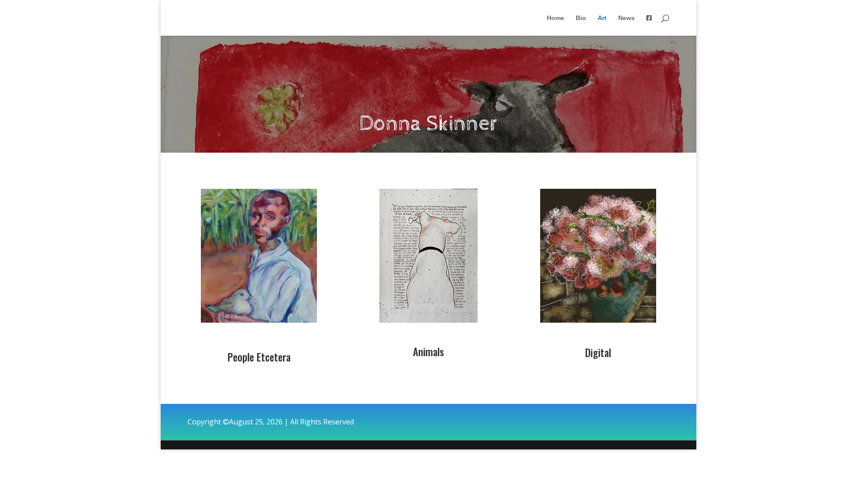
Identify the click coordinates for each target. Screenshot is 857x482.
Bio (581, 18)
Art (602, 18)
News (626, 18)
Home (555, 18)
